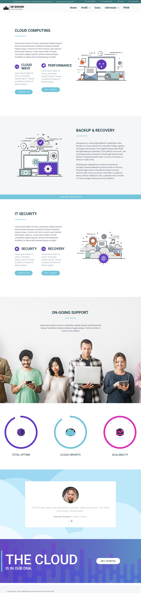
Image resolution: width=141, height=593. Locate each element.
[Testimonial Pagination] (69, 521)
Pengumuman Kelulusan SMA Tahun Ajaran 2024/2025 (60, 2)
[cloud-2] (101, 231)
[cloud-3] (101, 48)
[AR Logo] (13, 5)
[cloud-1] (40, 132)
